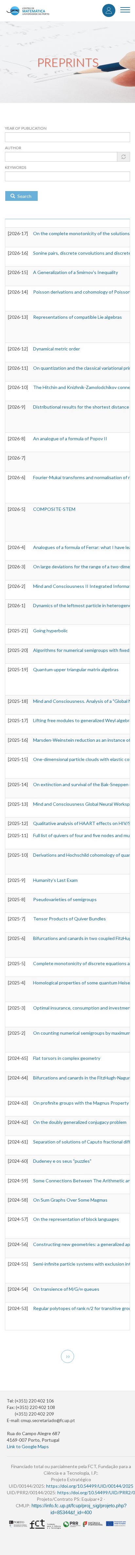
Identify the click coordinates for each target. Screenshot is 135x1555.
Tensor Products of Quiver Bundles (69, 918)
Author (13, 147)
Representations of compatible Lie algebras (77, 317)
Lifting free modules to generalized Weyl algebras (83, 720)
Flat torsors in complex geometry (66, 1058)
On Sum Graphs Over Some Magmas (70, 1200)
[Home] (27, 10)
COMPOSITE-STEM (54, 509)
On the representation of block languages (76, 1219)
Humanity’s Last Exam (55, 880)
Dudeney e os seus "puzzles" (62, 1161)
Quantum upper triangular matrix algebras (76, 669)
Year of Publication (26, 128)
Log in (108, 10)
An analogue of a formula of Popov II (70, 438)
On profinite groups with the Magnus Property (81, 1103)
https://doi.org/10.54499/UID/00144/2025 (89, 1486)
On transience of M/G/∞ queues (66, 1289)
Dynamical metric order (56, 348)
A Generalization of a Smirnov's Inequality (75, 272)
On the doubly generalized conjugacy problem (79, 1122)
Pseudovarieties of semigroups (65, 899)
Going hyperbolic (50, 630)
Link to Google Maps (28, 1446)
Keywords (15, 167)
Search (23, 196)
